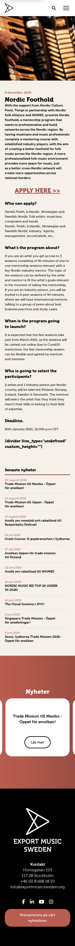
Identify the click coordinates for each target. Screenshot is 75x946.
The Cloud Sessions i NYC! (24, 604)
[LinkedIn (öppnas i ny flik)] (32, 901)
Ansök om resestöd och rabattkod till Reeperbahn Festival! (33, 522)
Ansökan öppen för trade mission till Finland (30, 555)
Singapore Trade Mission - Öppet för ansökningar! (30, 620)
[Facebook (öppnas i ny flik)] (23, 901)
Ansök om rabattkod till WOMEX (29, 571)
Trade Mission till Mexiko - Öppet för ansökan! (30, 486)
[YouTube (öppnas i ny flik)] (41, 901)
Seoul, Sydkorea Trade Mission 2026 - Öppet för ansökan (33, 638)
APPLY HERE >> (37, 190)
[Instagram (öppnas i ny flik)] (51, 901)
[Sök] (54, 8)
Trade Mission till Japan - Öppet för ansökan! (29, 504)
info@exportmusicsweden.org (37, 887)
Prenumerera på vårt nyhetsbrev (37, 918)
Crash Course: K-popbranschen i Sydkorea (37, 539)
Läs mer (37, 742)
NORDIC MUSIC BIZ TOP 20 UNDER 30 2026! (31, 587)
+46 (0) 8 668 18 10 (38, 881)
